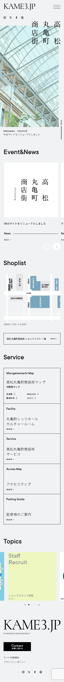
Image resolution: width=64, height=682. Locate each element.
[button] (56, 246)
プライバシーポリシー (15, 662)
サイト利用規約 (11, 657)
